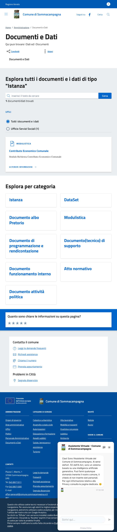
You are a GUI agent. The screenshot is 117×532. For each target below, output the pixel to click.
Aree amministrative (14, 424)
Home (8, 27)
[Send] (109, 520)
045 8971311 (15, 482)
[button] (12, 4)
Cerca (105, 96)
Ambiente (64, 438)
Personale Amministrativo (17, 438)
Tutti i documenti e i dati (25, 121)
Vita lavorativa (66, 420)
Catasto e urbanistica (42, 420)
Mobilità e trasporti (68, 424)
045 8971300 (15, 486)
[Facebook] (88, 14)
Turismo (36, 451)
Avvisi (90, 424)
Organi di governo (13, 420)
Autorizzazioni (39, 429)
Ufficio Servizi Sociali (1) (25, 129)
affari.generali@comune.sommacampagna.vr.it (26, 494)
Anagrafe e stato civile (43, 424)
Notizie (91, 420)
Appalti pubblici (39, 438)
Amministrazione (21, 27)
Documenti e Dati (13, 442)
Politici (8, 433)
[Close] (109, 447)
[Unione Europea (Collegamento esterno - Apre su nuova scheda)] (19, 401)
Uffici (8, 112)
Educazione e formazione (44, 433)
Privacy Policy (85, 528)
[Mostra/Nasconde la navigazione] (6, 14)
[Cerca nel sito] (108, 14)
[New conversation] (104, 447)
